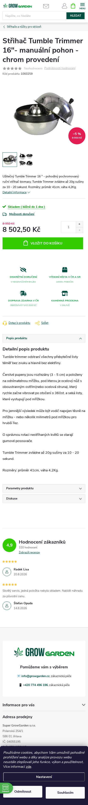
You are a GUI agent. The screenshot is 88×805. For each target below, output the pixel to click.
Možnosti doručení (21, 214)
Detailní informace (14, 192)
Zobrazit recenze (29, 552)
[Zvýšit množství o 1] (79, 224)
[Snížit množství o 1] (79, 230)
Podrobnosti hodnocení (59, 68)
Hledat (75, 16)
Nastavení (44, 777)
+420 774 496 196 (35, 685)
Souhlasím (65, 792)
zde (28, 766)
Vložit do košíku (46, 243)
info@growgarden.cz (35, 676)
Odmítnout (22, 791)
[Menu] (82, 5)
